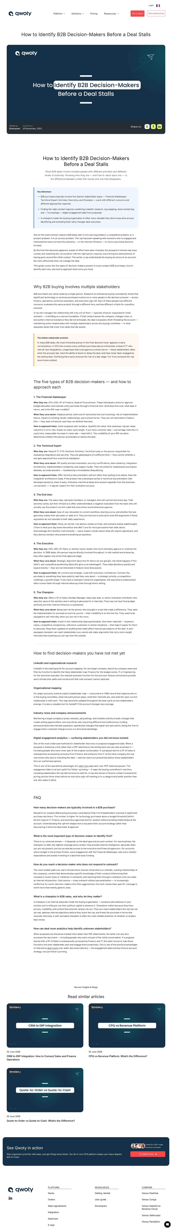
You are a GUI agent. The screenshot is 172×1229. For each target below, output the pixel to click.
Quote (51, 1193)
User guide (100, 1199)
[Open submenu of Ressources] (117, 13)
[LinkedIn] (159, 126)
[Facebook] (153, 126)
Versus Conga (149, 1199)
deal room (84, 766)
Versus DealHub (150, 1193)
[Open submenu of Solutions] (82, 13)
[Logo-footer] (20, 14)
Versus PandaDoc (151, 1221)
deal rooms (52, 948)
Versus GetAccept (151, 1215)
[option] (159, 5)
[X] (147, 126)
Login (151, 5)
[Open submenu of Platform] (63, 13)
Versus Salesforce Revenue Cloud (151, 1207)
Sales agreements (57, 1206)
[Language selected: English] (159, 5)
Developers (101, 1206)
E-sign (51, 1225)
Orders (51, 1199)
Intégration (53, 1212)
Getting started (102, 1193)
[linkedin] (10, 1198)
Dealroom (53, 1218)
